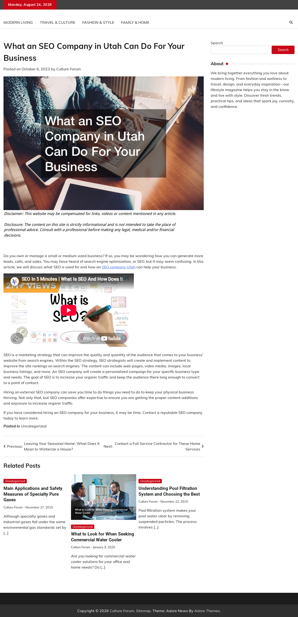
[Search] (291, 22)
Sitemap (143, 610)
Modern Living (18, 22)
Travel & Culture (57, 22)
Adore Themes (207, 610)
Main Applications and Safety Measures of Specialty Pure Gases (32, 494)
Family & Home (135, 22)
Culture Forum (68, 69)
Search (217, 43)
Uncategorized (34, 426)
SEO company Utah (118, 267)
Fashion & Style (98, 22)
